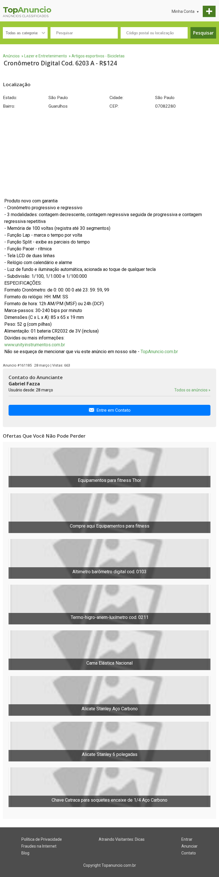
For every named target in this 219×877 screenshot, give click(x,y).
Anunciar (189, 846)
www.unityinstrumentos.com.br (34, 344)
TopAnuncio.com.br (159, 351)
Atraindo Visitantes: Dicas (122, 839)
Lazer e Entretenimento (45, 56)
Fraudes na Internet (38, 846)
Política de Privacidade (41, 839)
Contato (188, 853)
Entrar (186, 839)
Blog (25, 853)
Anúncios (11, 56)
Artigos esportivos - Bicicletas (98, 56)
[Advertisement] (109, 153)
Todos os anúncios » (192, 390)
